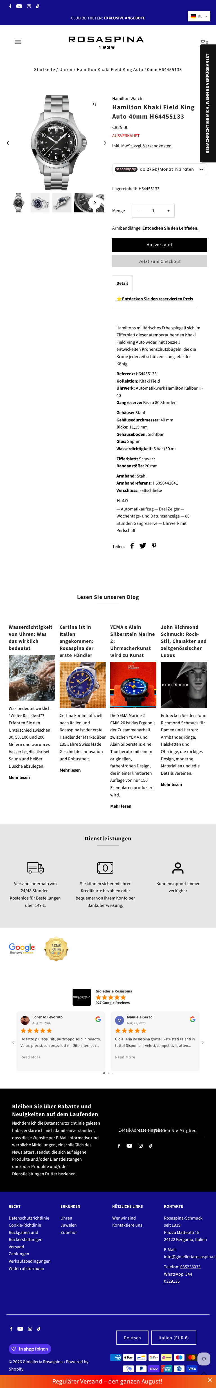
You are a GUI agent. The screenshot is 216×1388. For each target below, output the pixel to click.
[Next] (104, 143)
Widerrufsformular (26, 1268)
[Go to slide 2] (108, 1073)
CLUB (76, 18)
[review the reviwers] (98, 1021)
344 (188, 1274)
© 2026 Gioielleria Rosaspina (36, 1362)
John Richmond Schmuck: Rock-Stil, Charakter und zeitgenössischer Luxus (183, 641)
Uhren (66, 69)
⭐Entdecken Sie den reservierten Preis (154, 299)
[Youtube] (18, 7)
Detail (122, 283)
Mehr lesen (19, 777)
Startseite (44, 69)
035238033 (190, 1267)
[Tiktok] (37, 7)
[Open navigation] (27, 42)
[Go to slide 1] (104, 1073)
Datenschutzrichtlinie (64, 1123)
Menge (118, 211)
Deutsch (132, 1338)
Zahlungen (19, 1254)
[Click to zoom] (94, 104)
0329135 (172, 1281)
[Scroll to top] (204, 1373)
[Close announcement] (210, 1380)
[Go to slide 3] (112, 1073)
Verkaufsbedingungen (30, 1261)
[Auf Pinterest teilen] (154, 547)
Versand (16, 1247)
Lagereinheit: (124, 189)
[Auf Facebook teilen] (132, 547)
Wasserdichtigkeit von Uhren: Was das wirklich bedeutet (31, 638)
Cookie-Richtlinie (25, 1225)
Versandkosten (157, 146)
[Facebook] (10, 7)
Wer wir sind (124, 1218)
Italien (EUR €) (174, 1338)
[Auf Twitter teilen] (142, 547)
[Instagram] (28, 7)
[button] (199, 16)
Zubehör (68, 1232)
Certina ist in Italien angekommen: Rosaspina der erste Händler (77, 641)
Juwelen (68, 1225)
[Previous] (8, 143)
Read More (31, 1057)
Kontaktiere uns (127, 1225)
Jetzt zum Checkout (160, 261)
